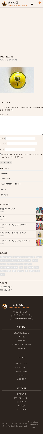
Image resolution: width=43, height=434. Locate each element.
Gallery (4, 173)
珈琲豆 (8, 271)
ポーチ (28, 260)
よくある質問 (21, 379)
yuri (21, 60)
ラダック (10, 264)
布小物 (30, 267)
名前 (2, 138)
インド (39, 257)
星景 (36, 267)
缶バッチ (20, 271)
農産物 (31, 271)
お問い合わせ (21, 409)
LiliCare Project (21, 371)
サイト (2, 149)
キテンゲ (13, 260)
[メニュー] (32, 3)
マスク (35, 260)
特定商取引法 (21, 394)
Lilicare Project (6, 286)
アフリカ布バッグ (28, 257)
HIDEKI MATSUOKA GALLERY (21, 344)
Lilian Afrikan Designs (11, 184)
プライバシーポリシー (21, 398)
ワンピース (27, 264)
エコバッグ (4, 260)
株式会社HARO (6, 290)
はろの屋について (22, 363)
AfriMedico (5, 178)
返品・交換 (21, 406)
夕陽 (15, 267)
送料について (21, 402)
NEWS (21, 375)
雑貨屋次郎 (4, 195)
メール (3, 144)
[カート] (38, 3)
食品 (2, 274)
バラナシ (21, 260)
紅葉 (14, 271)
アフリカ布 (17, 257)
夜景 (20, 267)
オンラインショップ (21, 367)
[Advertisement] (21, 29)
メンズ (3, 264)
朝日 (2, 271)
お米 (2, 257)
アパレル (9, 257)
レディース (18, 264)
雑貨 (37, 271)
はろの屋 (4, 189)
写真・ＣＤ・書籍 (6, 267)
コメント (4, 115)
